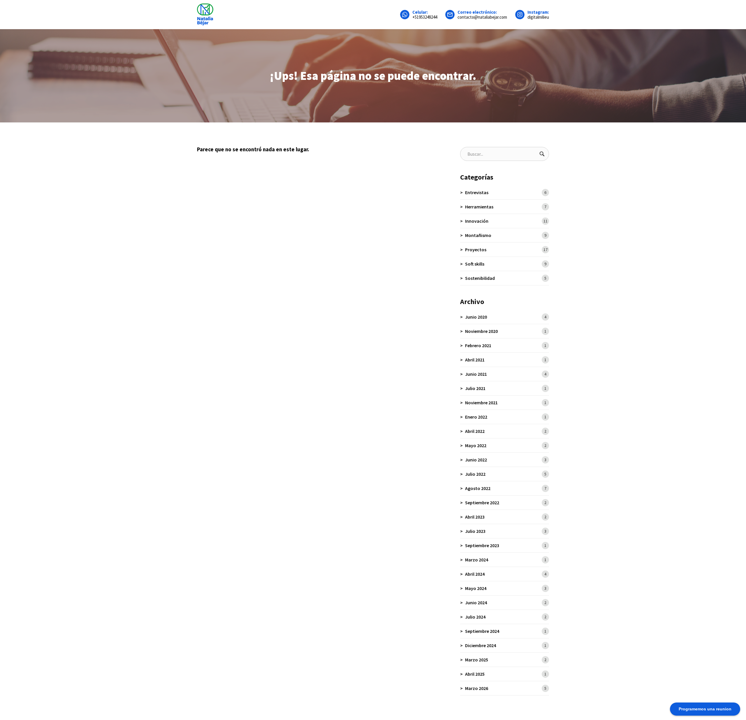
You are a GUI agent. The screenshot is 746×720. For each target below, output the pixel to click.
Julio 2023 (505, 531)
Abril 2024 (505, 574)
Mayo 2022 (505, 445)
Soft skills (505, 264)
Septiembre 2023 (505, 545)
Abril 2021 (505, 360)
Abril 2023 (505, 517)
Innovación (506, 221)
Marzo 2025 (505, 660)
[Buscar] (542, 154)
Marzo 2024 (505, 560)
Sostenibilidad (505, 278)
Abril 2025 (505, 674)
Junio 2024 (505, 602)
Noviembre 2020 (505, 331)
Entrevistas (505, 192)
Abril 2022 (505, 431)
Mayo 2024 (505, 588)
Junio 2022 (505, 460)
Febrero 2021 (505, 345)
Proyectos (506, 249)
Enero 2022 (505, 417)
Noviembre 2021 (505, 402)
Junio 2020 (505, 317)
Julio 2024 (505, 617)
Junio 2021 (505, 374)
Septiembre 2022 (505, 502)
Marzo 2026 (505, 688)
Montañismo (505, 235)
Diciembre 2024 (505, 645)
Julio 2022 (505, 474)
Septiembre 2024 (505, 631)
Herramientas (505, 207)
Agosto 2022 (505, 488)
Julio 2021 (505, 388)
